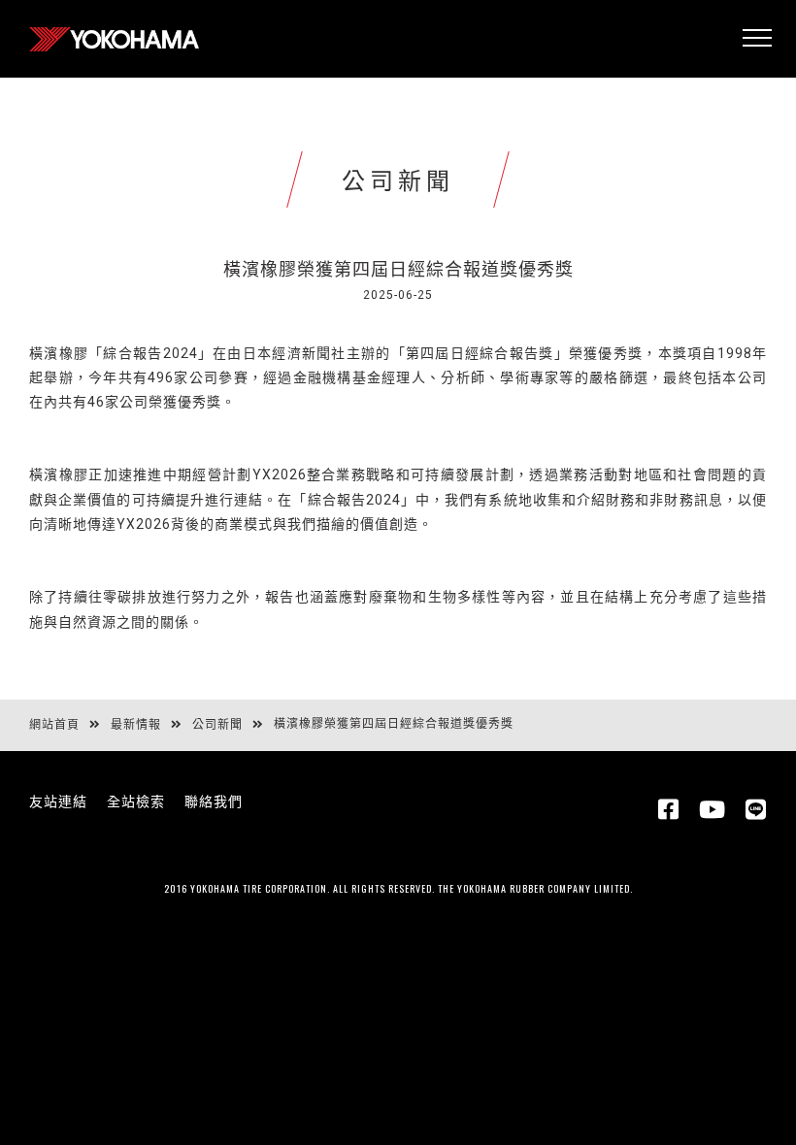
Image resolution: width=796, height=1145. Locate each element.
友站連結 (58, 801)
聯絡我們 (213, 801)
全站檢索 (136, 801)
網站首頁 (54, 725)
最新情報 (136, 725)
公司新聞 (217, 725)
